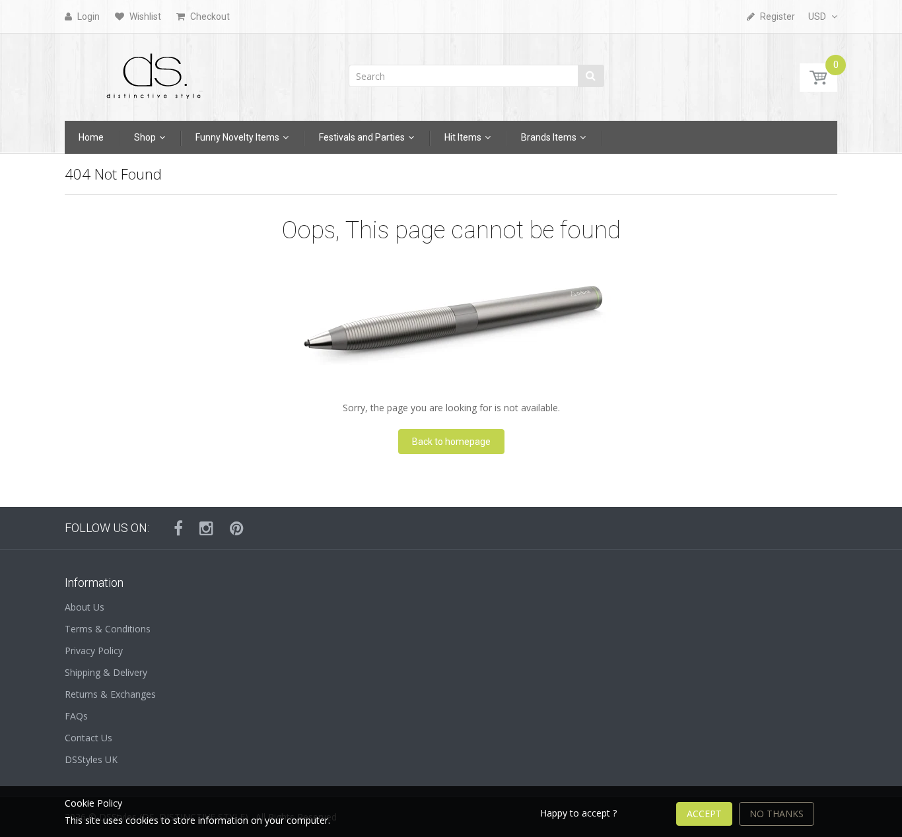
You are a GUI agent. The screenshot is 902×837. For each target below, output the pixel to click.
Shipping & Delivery (106, 672)
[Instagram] (206, 528)
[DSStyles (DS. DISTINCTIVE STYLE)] (154, 72)
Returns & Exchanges (110, 694)
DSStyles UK (91, 759)
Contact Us (88, 737)
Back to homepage (451, 441)
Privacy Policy (94, 650)
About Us (84, 607)
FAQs (76, 716)
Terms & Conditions (108, 628)
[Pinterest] (237, 528)
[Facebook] (178, 528)
